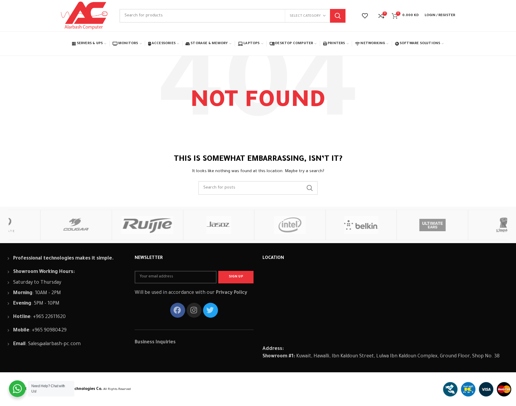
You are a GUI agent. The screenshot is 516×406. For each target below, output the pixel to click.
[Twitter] (210, 310)
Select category (305, 16)
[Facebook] (177, 310)
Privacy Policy (231, 293)
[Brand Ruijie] (115, 225)
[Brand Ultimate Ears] (400, 225)
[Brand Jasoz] (186, 225)
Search (337, 16)
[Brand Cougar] (44, 225)
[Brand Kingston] (471, 225)
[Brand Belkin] (329, 225)
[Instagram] (194, 310)
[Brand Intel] (257, 225)
